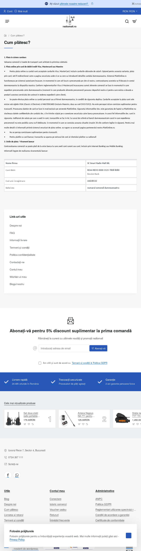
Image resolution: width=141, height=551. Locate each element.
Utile (7, 491)
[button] (25, 424)
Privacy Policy (17, 539)
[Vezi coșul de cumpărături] (134, 21)
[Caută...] (127, 21)
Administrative (104, 491)
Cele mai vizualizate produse (19, 403)
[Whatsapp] (17, 475)
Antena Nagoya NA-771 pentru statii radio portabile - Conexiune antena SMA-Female (87, 415)
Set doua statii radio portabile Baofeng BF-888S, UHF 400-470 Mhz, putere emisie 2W (33, 415)
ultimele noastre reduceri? (74, 3)
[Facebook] (8, 475)
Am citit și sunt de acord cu (74, 363)
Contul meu (57, 491)
